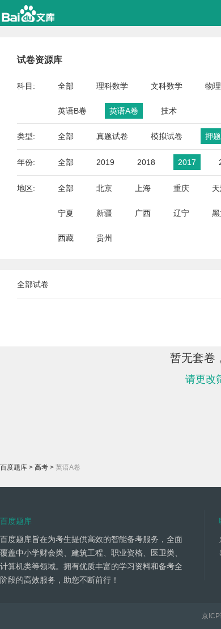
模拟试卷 (166, 136)
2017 (187, 162)
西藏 (66, 237)
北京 (104, 188)
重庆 (181, 188)
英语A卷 (123, 110)
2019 (105, 162)
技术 (169, 110)
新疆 (104, 213)
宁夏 (66, 213)
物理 (213, 85)
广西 (143, 213)
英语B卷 (72, 110)
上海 (143, 188)
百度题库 (13, 467)
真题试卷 (112, 136)
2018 (146, 162)
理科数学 (112, 85)
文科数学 (166, 85)
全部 (66, 85)
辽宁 (181, 213)
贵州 (104, 237)
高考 (41, 467)
